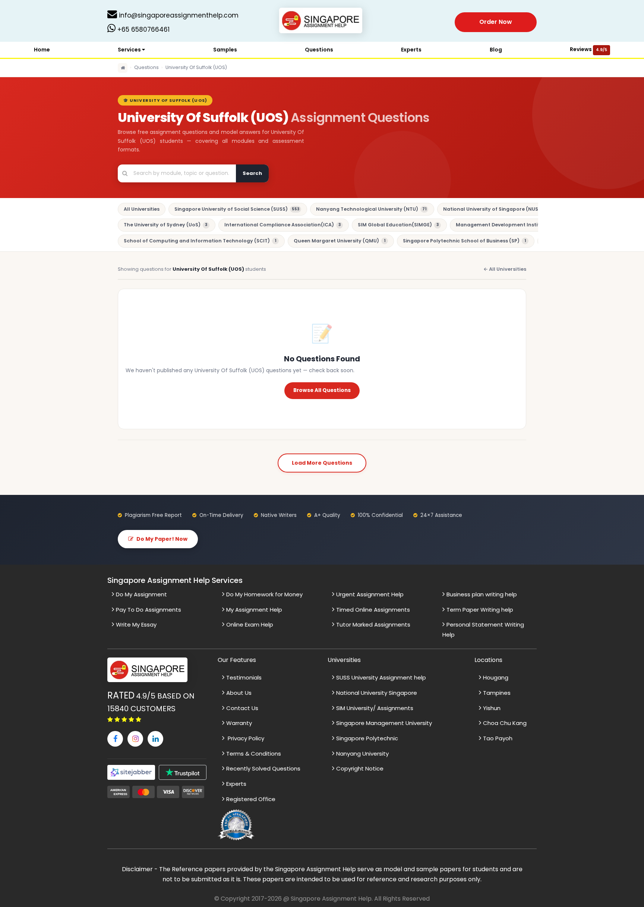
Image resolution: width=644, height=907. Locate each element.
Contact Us (242, 708)
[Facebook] (115, 739)
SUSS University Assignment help (381, 677)
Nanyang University (362, 753)
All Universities (142, 209)
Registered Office (250, 799)
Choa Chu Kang (505, 723)
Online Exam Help (249, 624)
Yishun (492, 708)
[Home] (122, 68)
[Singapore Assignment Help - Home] (322, 22)
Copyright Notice (359, 768)
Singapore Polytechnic (367, 738)
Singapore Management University (384, 723)
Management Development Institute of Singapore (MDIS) (531, 225)
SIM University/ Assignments (374, 708)
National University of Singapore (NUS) (496, 209)
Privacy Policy (245, 738)
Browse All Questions (322, 390)
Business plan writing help (481, 594)
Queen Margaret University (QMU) (339, 241)
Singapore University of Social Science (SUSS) (236, 209)
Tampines (497, 693)
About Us (239, 693)
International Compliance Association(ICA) (282, 225)
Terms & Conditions (253, 753)
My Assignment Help (254, 609)
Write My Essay (136, 624)
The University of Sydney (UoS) (165, 225)
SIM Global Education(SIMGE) (398, 225)
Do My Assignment (141, 594)
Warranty (239, 723)
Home (42, 49)
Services (130, 49)
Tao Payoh (497, 738)
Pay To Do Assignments (148, 609)
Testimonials (244, 677)
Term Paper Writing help (479, 609)
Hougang (495, 677)
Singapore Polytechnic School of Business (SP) (464, 241)
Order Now (495, 22)
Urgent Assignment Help (370, 594)
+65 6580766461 (143, 29)
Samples (225, 49)
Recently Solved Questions (263, 768)
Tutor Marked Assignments (373, 624)
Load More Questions (322, 463)
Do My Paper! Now (161, 539)
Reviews (588, 49)
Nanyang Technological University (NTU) (371, 209)
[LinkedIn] (155, 739)
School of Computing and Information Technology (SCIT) (200, 241)
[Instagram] (135, 739)
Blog (496, 49)
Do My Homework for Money (264, 594)
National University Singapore (376, 693)
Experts (411, 49)
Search (252, 173)
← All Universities (504, 269)
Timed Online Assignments (373, 609)
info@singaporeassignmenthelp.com (178, 15)
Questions (319, 49)
